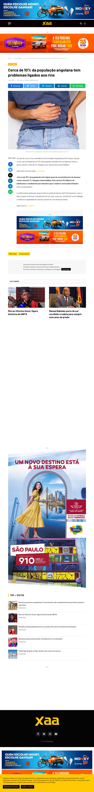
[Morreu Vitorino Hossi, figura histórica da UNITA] (26, 297)
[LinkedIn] (10, 180)
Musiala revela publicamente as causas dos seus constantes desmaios (47, 627)
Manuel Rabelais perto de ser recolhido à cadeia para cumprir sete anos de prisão (65, 314)
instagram (30, 205)
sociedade (41, 171)
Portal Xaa (49, 741)
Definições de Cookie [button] (11, 787)
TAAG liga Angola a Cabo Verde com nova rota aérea (39, 651)
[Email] (10, 175)
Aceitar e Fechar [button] (27, 787)
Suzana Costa (24, 254)
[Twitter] (10, 169)
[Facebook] (10, 164)
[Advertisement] (47, 684)
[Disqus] (47, 352)
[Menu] (9, 23)
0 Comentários (33, 80)
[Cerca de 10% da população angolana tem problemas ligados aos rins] (47, 120)
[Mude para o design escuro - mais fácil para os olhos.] (84, 23)
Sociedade (12, 64)
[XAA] (47, 23)
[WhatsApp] (10, 191)
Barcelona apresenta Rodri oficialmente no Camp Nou (40, 639)
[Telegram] (10, 186)
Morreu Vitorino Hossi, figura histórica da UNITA (23, 312)
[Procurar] (81, 23)
